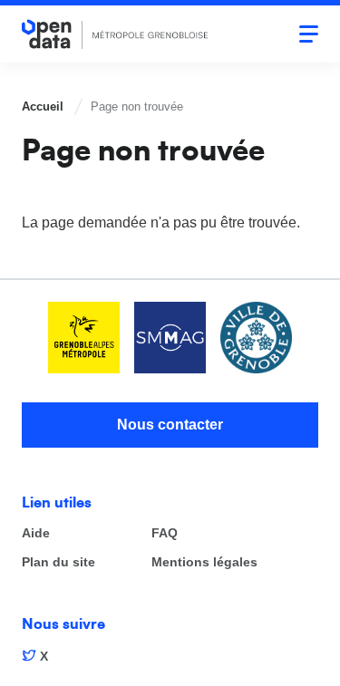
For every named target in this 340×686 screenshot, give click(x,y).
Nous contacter (170, 424)
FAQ (164, 533)
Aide (36, 533)
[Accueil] (115, 34)
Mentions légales (204, 562)
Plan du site (58, 562)
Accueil (42, 106)
